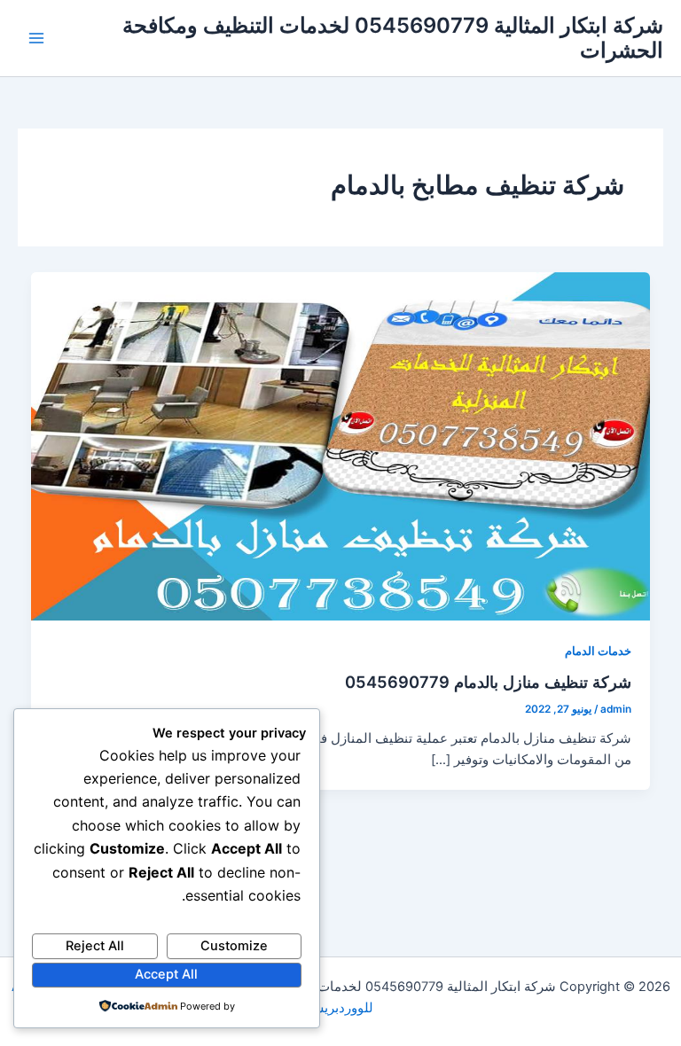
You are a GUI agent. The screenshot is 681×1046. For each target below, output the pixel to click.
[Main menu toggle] (36, 38)
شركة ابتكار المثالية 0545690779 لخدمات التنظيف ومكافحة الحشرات (392, 37)
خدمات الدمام (598, 651)
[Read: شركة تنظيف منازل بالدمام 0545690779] (341, 446)
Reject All (95, 946)
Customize (234, 946)
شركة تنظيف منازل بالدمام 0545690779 (488, 681)
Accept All (166, 974)
